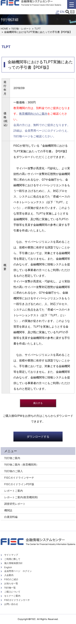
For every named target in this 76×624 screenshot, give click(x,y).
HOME (4, 28)
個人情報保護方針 (13, 563)
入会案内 (8, 575)
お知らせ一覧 (11, 583)
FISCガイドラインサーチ (17, 600)
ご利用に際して (12, 559)
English (8, 567)
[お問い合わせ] (72, 12)
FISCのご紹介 (11, 579)
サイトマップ (11, 555)
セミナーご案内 (12, 595)
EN (62, 12)
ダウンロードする (38, 436)
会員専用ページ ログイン (18, 571)
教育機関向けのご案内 (33, 113)
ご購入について (12, 591)
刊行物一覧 (10, 587)
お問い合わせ (11, 604)
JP (57, 12)
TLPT (37, 28)
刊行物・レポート (21, 28)
